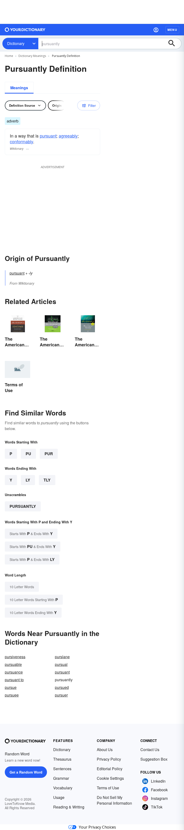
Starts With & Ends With (31, 533)
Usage (58, 797)
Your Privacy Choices (97, 827)
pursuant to (14, 679)
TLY (47, 480)
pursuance (14, 672)
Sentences (62, 768)
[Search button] (174, 43)
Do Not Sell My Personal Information (114, 800)
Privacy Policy (109, 759)
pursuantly (23, 506)
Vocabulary (62, 788)
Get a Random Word (26, 772)
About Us (105, 749)
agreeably (68, 136)
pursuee (12, 695)
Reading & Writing (68, 807)
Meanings (19, 87)
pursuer (61, 695)
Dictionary (15, 43)
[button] (156, 30)
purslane (62, 656)
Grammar (61, 778)
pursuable (13, 664)
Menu (172, 30)
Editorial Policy (109, 768)
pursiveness (15, 656)
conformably (21, 141)
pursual (61, 664)
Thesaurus (62, 759)
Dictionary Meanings (32, 56)
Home (9, 56)
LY (28, 480)
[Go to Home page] (25, 30)
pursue (11, 687)
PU (28, 453)
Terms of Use (108, 788)
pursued (62, 687)
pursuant (48, 136)
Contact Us (149, 749)
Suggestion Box (153, 759)
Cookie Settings (110, 778)
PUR (49, 453)
